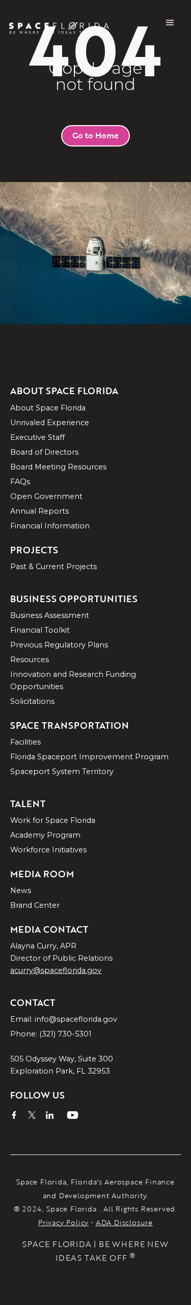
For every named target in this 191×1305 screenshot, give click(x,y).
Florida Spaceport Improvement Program (89, 756)
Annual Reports (39, 511)
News (20, 890)
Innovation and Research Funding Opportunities (73, 680)
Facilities (25, 742)
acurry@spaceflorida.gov (55, 970)
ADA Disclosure (124, 1222)
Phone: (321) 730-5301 (51, 1034)
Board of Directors (44, 452)
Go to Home (95, 135)
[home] (64, 23)
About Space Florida (48, 407)
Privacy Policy (63, 1222)
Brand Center (35, 905)
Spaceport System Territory (62, 771)
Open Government (46, 496)
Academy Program (45, 835)
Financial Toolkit (40, 630)
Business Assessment (49, 615)
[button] (170, 23)
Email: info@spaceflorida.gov (63, 1019)
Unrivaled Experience (49, 422)
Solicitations (32, 701)
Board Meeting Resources (58, 466)
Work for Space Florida (52, 820)
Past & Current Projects (53, 566)
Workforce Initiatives (48, 849)
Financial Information (50, 525)
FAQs (20, 481)
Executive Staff (37, 437)
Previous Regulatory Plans (59, 644)
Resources (29, 659)
